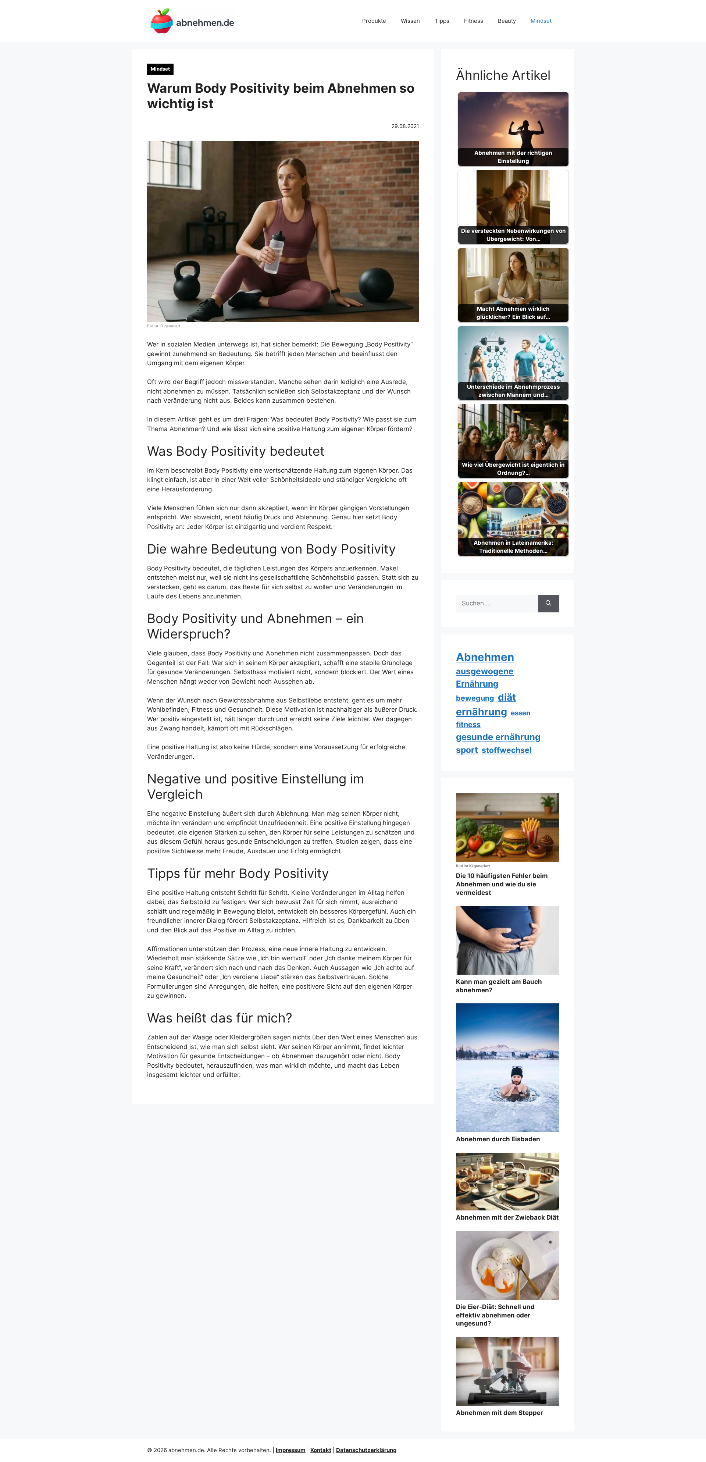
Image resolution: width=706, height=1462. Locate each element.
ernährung (481, 712)
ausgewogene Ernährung (485, 677)
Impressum (291, 1450)
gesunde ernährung (498, 737)
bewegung (475, 698)
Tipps (442, 20)
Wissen (410, 20)
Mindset (541, 20)
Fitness (473, 20)
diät (507, 697)
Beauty (507, 20)
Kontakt (320, 1450)
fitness (468, 724)
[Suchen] (548, 603)
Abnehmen (485, 657)
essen (521, 713)
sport (467, 750)
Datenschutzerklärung (366, 1450)
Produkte (374, 20)
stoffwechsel (507, 750)
